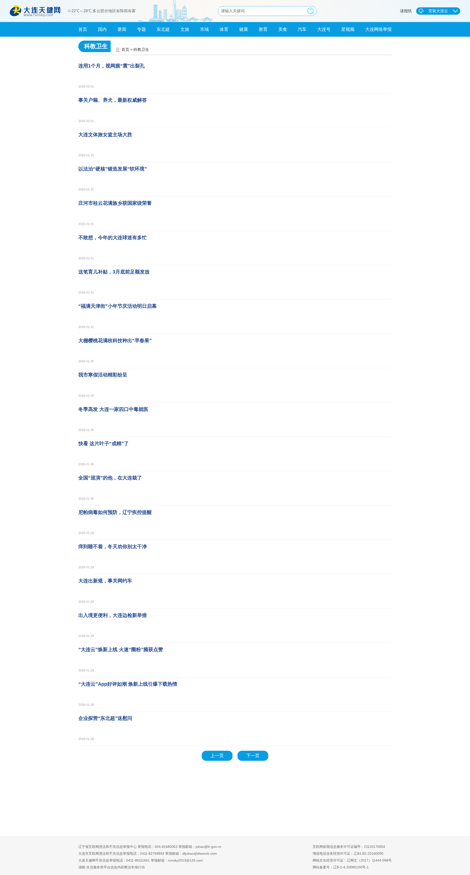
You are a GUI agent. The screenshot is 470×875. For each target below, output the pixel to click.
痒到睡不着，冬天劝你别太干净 (112, 546)
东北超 (163, 29)
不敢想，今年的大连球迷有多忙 (112, 237)
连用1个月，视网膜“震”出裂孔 (111, 65)
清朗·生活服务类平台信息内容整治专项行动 (111, 867)
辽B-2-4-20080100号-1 (351, 867)
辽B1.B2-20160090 (368, 853)
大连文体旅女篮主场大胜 (105, 134)
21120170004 (374, 847)
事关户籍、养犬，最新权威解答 (112, 100)
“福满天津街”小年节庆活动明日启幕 (117, 306)
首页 (82, 29)
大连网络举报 (378, 29)
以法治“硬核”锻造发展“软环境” (112, 168)
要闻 (122, 29)
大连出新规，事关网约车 (105, 580)
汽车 (302, 29)
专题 (141, 29)
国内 (102, 29)
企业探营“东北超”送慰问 (105, 718)
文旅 (184, 29)
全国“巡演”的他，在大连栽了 (110, 477)
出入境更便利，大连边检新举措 (112, 615)
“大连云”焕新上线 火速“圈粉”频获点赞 (120, 649)
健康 (243, 29)
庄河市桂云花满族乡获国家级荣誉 (115, 203)
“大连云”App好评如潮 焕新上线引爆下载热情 (127, 684)
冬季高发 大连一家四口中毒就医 (113, 409)
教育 (263, 29)
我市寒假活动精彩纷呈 (102, 374)
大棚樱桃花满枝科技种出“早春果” (115, 340)
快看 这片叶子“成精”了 (103, 443)
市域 (204, 29)
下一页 (252, 755)
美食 (282, 29)
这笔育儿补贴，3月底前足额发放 (114, 271)
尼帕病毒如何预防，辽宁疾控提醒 (115, 512)
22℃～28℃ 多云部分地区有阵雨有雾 (104, 11)
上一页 (217, 755)
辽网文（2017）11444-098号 (369, 860)
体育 (224, 29)
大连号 (323, 29)
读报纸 (406, 11)
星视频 (347, 29)
